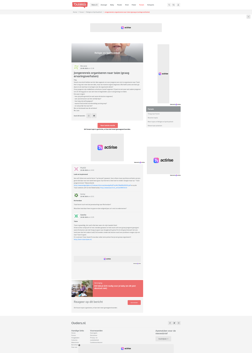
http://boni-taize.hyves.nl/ (83, 239)
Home (75, 12)
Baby (112, 5)
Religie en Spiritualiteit (94, 12)
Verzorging (98, 283)
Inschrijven (162, 339)
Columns (74, 340)
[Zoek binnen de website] (169, 5)
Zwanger (104, 5)
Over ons (74, 347)
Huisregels (93, 333)
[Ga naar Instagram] (179, 323)
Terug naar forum (154, 114)
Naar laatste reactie (108, 125)
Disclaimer (93, 335)
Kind (127, 5)
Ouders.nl (78, 323)
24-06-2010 (84, 217)
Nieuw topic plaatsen (155, 126)
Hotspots (150, 5)
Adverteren (75, 342)
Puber (134, 5)
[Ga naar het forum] (174, 5)
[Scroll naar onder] (248, 17)
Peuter (119, 5)
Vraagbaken (75, 338)
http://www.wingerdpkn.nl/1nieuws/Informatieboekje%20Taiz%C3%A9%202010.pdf (102, 185)
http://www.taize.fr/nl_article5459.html (113, 188)
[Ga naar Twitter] (174, 323)
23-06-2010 (84, 68)
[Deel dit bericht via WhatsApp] (88, 115)
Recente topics (153, 118)
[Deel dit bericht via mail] (94, 115)
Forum (141, 5)
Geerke (83, 215)
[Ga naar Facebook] (170, 323)
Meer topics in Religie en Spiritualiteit (160, 122)
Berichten (74, 345)
